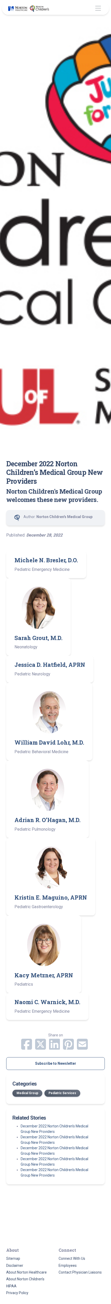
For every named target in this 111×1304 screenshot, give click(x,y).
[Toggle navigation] (98, 8)
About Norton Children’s (25, 1279)
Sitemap (13, 1258)
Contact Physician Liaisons (80, 1272)
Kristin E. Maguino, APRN (50, 897)
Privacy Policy (17, 1293)
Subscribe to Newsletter (55, 1063)
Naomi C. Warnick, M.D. (47, 1002)
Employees (68, 1265)
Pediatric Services (62, 1093)
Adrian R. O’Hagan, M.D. (47, 820)
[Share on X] (41, 1047)
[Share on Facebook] (27, 1047)
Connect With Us (72, 1258)
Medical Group (27, 1093)
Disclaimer (14, 1265)
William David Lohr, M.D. (49, 742)
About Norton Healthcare (26, 1272)
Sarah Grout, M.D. (38, 638)
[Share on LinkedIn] (55, 1047)
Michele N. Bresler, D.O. (46, 560)
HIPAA (11, 1286)
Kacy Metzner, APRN (43, 975)
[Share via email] (82, 1047)
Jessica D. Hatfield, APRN (49, 664)
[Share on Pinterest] (69, 1047)
